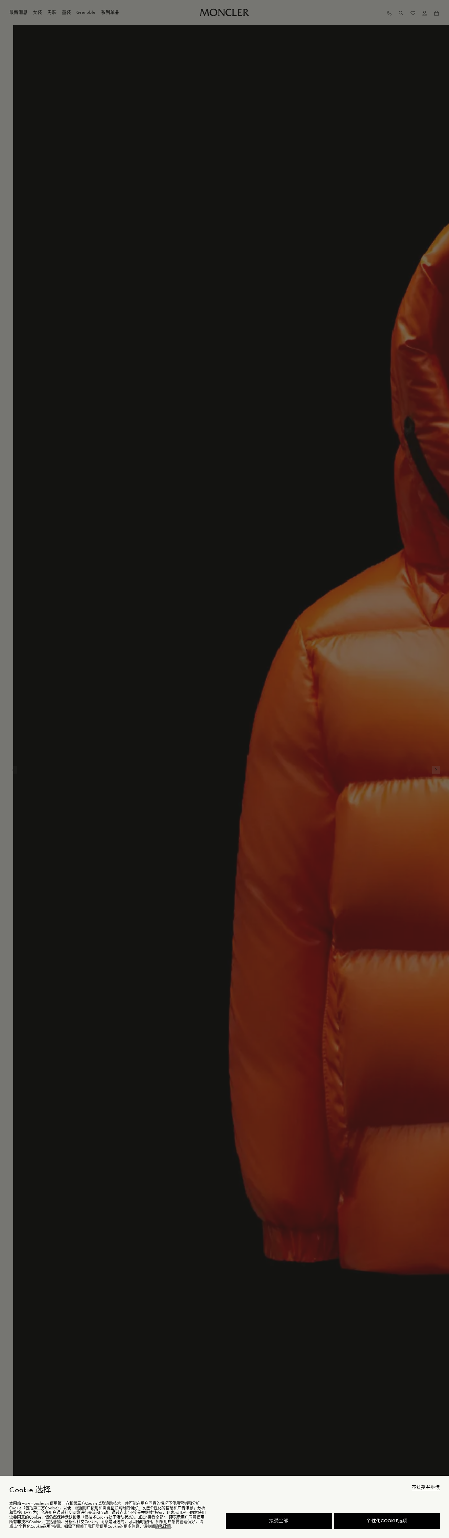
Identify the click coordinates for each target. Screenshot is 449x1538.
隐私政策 (163, 1526)
